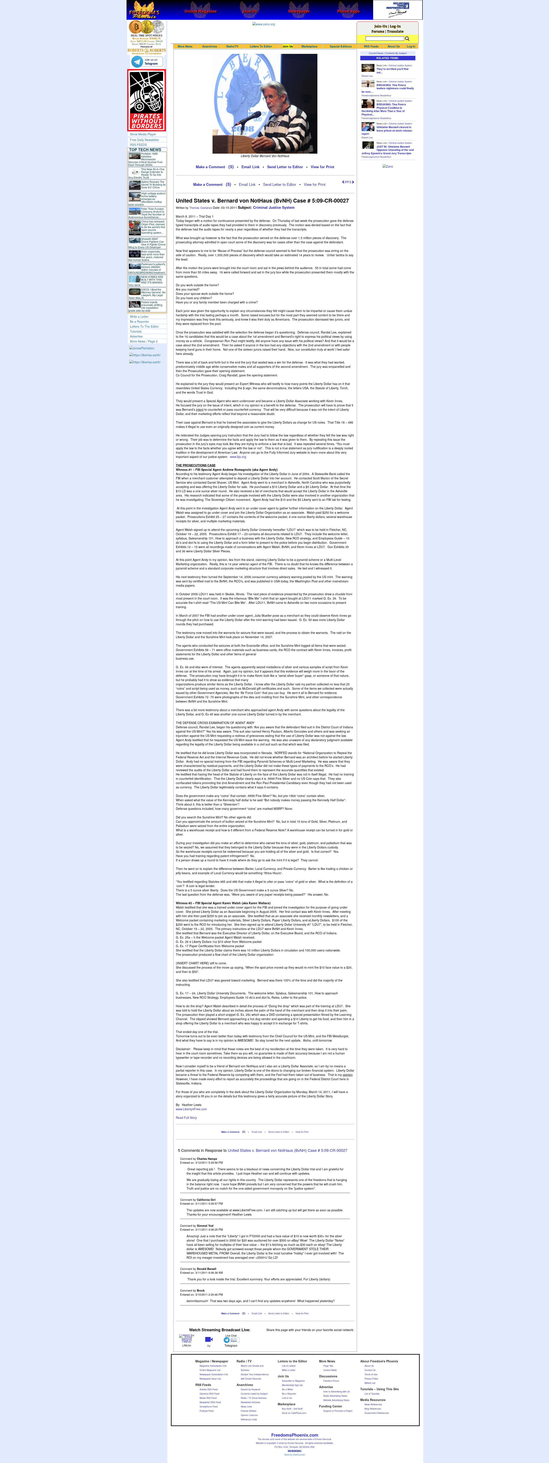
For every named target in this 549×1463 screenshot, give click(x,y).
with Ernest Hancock (251, 1378)
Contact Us (370, 1370)
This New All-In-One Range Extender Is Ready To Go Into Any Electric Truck (146, 173)
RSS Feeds (371, 46)
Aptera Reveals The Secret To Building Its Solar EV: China (153, 184)
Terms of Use (371, 1374)
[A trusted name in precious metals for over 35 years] (146, 50)
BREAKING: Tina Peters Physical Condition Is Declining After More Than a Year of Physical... (384, 109)
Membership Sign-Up (292, 1385)
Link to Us (287, 1397)
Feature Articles (248, 1410)
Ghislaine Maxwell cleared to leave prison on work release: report (387, 130)
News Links (246, 1406)
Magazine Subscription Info (213, 1365)
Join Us (288, 46)
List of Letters (289, 1365)
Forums (377, 31)
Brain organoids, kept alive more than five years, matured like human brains (146, 256)
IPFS (348, 182)
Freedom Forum (331, 1380)
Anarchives (209, 46)
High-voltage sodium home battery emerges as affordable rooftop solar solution (147, 198)
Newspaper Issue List (210, 1378)
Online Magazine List (210, 1370)
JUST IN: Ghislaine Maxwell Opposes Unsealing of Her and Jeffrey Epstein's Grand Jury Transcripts (388, 150)
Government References (377, 1413)
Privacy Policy (371, 1378)
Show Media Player (143, 134)
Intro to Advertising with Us (336, 1391)
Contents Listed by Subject (254, 1393)
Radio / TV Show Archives (254, 1397)
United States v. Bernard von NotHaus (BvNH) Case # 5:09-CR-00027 (287, 1150)
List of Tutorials (372, 1393)
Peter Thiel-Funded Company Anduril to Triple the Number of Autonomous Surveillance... (146, 213)
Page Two (328, 1365)
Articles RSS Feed (209, 1389)
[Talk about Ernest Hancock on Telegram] (231, 1340)
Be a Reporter (139, 321)
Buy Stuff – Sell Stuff (292, 1408)
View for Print (322, 166)
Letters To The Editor (144, 326)
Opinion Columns (249, 1415)
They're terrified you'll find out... (392, 70)
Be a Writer (287, 1389)
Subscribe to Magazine (293, 1380)
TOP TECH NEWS (145, 149)
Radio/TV (232, 46)
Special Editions (341, 46)
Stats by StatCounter (294, 1454)
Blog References (373, 1408)
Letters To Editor (261, 46)
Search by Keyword (250, 1389)
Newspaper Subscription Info (214, 1374)
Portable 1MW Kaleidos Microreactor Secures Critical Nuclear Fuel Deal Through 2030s (145, 159)
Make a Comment (210, 166)
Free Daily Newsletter (144, 140)
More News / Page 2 (144, 341)
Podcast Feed (207, 1410)
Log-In (395, 26)
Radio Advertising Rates (335, 1395)
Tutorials (136, 331)
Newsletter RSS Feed (210, 1402)
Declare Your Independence (255, 1374)
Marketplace (309, 46)
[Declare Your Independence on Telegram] (147, 61)
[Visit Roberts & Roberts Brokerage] (146, 26)
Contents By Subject (396, 53)
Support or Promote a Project (337, 1410)
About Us (394, 46)
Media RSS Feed (208, 1397)
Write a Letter (139, 316)
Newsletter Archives (250, 1402)
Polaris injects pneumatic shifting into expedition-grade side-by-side (145, 306)
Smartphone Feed (209, 1406)
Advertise (136, 336)
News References (373, 1404)
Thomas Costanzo (201, 208)
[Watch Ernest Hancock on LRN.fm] (187, 1338)
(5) (231, 166)
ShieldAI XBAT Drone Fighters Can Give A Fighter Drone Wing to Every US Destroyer (147, 243)
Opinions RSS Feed (209, 1393)
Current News (376, 53)
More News (185, 46)
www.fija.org (238, 456)
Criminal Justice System (274, 207)
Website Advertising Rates (336, 1400)
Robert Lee (367, 75)
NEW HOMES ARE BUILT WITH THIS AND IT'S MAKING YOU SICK (145, 281)
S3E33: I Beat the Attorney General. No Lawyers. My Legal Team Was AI (147, 294)
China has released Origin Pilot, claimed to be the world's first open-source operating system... (153, 227)
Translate (395, 31)
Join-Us (380, 26)
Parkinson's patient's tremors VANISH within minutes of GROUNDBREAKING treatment (146, 268)
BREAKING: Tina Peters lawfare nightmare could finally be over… (388, 88)
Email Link (250, 166)
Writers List (370, 1382)
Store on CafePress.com (294, 1413)
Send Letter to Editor (285, 166)
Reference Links (249, 1419)
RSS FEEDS (138, 144)
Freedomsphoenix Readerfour (376, 95)
